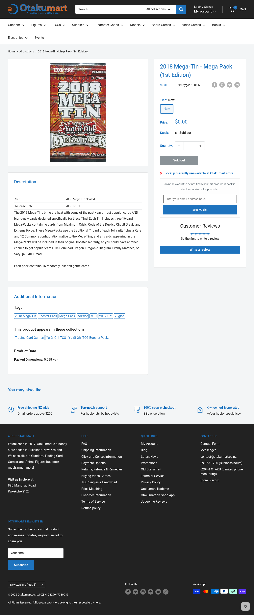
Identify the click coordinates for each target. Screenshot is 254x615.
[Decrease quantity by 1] (179, 146)
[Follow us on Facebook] (128, 592)
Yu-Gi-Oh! (166, 85)
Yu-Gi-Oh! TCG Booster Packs (88, 338)
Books (216, 25)
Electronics (15, 38)
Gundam (14, 25)
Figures (36, 25)
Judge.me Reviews (154, 501)
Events (39, 38)
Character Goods (107, 25)
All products (26, 51)
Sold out (179, 160)
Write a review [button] (200, 249)
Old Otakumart (151, 469)
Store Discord (209, 480)
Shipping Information (96, 450)
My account (203, 11)
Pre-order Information (96, 495)
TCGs (57, 25)
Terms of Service (93, 501)
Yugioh (119, 316)
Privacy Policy (151, 482)
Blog (144, 450)
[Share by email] (237, 85)
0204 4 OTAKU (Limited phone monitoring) (221, 471)
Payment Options (93, 463)
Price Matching (91, 489)
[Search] (181, 9)
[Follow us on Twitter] (135, 592)
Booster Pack (47, 316)
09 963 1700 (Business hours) (221, 463)
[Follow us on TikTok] (165, 592)
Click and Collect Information (101, 457)
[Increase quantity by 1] (200, 146)
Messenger (208, 450)
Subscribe (21, 565)
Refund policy (91, 508)
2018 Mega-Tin (25, 316)
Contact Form (209, 444)
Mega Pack (67, 316)
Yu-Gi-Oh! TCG (56, 338)
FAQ (84, 444)
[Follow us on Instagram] (143, 592)
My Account (149, 444)
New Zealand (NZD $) (23, 584)
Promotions (149, 463)
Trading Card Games (29, 338)
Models (135, 25)
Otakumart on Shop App (158, 495)
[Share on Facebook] (214, 85)
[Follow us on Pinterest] (150, 592)
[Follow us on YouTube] (158, 592)
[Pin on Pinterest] (222, 85)
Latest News (149, 457)
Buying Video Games (96, 476)
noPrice (82, 316)
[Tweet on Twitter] (229, 85)
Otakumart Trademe (155, 489)
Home (11, 51)
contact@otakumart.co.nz (218, 457)
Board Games (161, 25)
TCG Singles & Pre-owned (99, 482)
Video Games (191, 25)
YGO (93, 316)
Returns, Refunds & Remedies (101, 469)
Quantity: (166, 146)
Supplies (78, 25)
